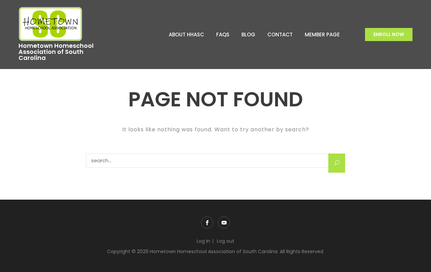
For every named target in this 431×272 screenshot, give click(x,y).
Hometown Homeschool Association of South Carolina (56, 52)
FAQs (222, 34)
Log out (225, 241)
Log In (203, 241)
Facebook (207, 222)
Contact (280, 34)
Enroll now (388, 34)
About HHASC (186, 34)
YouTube (224, 222)
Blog (248, 34)
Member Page (322, 34)
